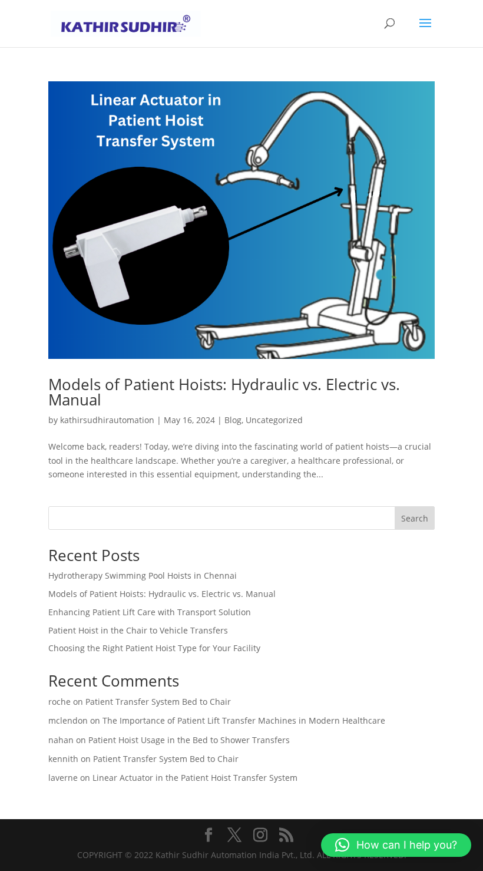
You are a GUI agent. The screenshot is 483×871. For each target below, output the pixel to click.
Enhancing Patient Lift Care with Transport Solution (149, 612)
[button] (396, 845)
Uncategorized (274, 419)
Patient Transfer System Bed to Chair (158, 701)
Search (414, 518)
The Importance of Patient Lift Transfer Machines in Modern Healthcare (243, 720)
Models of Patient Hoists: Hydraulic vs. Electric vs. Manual (224, 392)
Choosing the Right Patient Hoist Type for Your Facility (154, 648)
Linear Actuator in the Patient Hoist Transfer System (194, 777)
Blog (233, 419)
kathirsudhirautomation (107, 419)
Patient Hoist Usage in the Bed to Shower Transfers (189, 739)
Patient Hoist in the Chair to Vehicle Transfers (138, 630)
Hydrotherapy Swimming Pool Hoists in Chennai (142, 575)
